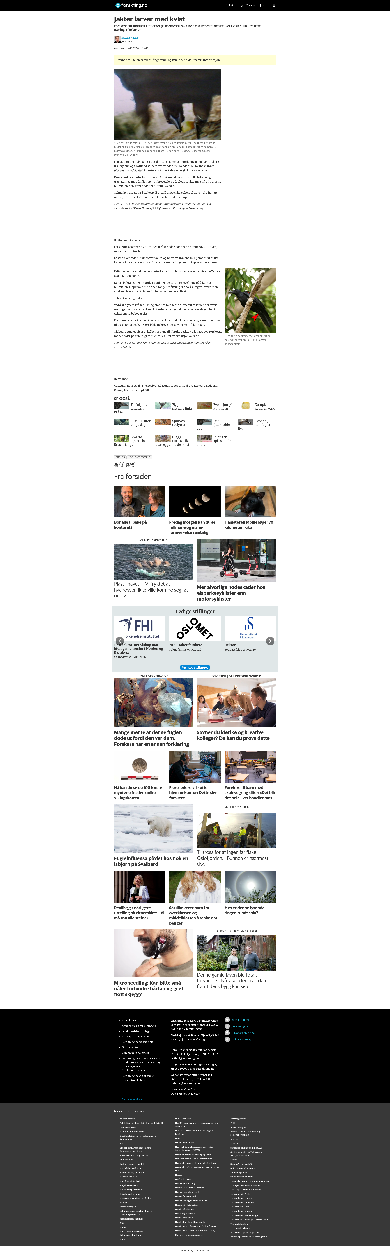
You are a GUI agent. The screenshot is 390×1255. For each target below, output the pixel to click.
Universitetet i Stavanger (242, 1211)
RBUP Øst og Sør (238, 1127)
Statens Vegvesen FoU (241, 1164)
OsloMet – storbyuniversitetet (189, 1235)
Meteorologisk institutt (131, 1219)
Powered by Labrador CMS (195, 1250)
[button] (120, 641)
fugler (120, 457)
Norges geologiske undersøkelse (191, 1200)
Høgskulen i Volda (129, 1185)
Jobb (263, 5)
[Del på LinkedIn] (127, 464)
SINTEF (234, 1143)
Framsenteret (126, 1159)
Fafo (122, 1143)
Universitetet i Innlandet (242, 1202)
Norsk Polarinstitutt (185, 1209)
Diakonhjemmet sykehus (132, 1131)
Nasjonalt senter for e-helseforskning (193, 1159)
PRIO (233, 1123)
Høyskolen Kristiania (130, 1194)
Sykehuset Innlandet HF (242, 1176)
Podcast (251, 5)
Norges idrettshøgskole (187, 1205)
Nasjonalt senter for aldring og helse (193, 1154)
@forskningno (240, 1019)
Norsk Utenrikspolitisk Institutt (190, 1222)
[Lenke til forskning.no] (166, 4)
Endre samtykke (132, 1099)
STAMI (233, 1159)
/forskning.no (240, 1026)
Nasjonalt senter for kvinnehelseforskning (196, 1163)
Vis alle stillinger (195, 667)
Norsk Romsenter (184, 1217)
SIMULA (234, 1139)
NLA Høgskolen (183, 1118)
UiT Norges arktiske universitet (245, 1189)
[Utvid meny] (274, 5)
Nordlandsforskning (185, 1183)
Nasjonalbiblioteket (184, 1142)
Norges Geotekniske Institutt (189, 1187)
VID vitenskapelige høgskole (244, 1232)
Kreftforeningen (128, 1206)
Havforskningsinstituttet (132, 1172)
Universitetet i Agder (240, 1194)
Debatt (230, 5)
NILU (122, 1239)
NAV (122, 1223)
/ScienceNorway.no (243, 1039)
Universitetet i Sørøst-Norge (244, 1215)
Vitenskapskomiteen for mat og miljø (248, 1237)
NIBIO (123, 1227)
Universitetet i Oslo (239, 1206)
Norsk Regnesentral (185, 1213)
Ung (240, 5)
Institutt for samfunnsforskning (135, 1198)
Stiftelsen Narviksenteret (242, 1168)
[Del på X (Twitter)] (121, 464)
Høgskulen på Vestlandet (132, 1189)
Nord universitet (183, 1179)
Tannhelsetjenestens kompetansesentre (250, 1181)
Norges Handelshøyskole (187, 1192)
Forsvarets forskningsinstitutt (134, 1155)
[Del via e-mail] (132, 464)
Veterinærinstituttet (240, 1228)
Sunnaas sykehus (238, 1172)
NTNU (178, 1138)
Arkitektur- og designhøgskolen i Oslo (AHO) (142, 1123)
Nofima (178, 1175)
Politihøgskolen (238, 1118)
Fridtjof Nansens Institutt (132, 1164)
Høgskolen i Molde (129, 1176)
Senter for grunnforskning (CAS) (246, 1148)
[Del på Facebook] (116, 464)
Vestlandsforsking (239, 1224)
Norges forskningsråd (186, 1196)
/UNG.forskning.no (243, 1032)
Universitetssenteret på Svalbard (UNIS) (249, 1219)
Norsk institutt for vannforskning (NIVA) (195, 1230)
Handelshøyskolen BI (130, 1168)
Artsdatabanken (128, 1127)
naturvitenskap (139, 457)
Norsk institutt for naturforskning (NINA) (195, 1226)
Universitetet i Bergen (241, 1198)
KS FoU (123, 1202)
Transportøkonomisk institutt (245, 1185)
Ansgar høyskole (128, 1118)
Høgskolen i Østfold (130, 1181)
